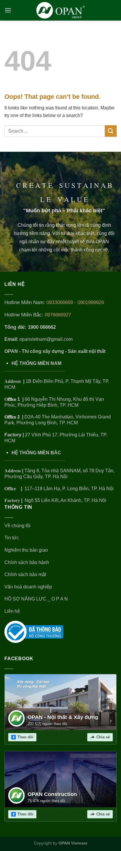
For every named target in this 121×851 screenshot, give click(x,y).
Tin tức (11, 537)
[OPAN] (60, 10)
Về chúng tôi (17, 525)
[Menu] (8, 10)
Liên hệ (12, 611)
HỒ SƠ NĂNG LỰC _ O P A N (36, 598)
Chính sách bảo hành (26, 562)
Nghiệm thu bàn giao (26, 550)
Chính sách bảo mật (25, 574)
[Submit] (111, 131)
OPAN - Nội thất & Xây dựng (63, 717)
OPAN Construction (52, 794)
